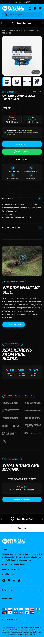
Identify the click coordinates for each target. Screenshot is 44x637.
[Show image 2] (16, 81)
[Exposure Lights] (10, 433)
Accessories (15, 31)
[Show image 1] (6, 81)
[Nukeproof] (32, 410)
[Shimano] (10, 425)
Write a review (22, 499)
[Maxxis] (32, 418)
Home (4, 31)
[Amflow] (10, 402)
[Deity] (32, 425)
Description (7, 198)
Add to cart (22, 144)
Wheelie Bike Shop (12, 619)
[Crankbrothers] (32, 433)
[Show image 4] (37, 81)
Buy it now (22, 159)
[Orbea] (32, 402)
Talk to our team (13, 325)
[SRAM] (10, 418)
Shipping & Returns (11, 228)
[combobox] (22, 14)
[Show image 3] (27, 81)
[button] (35, 8)
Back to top (22, 528)
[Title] (4, 440)
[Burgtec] (10, 410)
